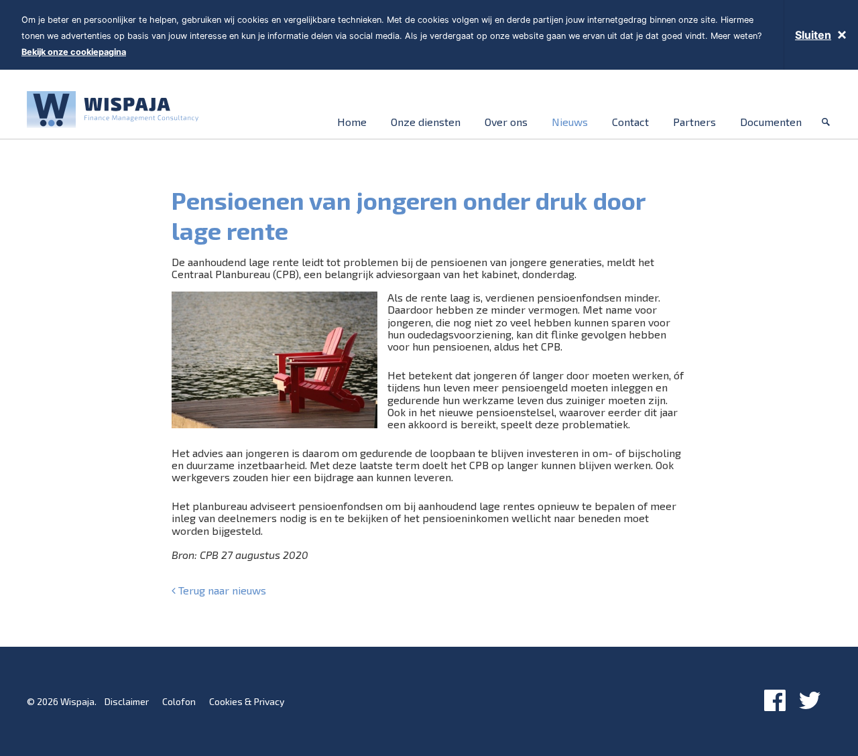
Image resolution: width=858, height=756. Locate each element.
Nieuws (570, 121)
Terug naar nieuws (221, 590)
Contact (630, 121)
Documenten (771, 121)
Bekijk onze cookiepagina (73, 52)
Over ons (506, 121)
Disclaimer (127, 701)
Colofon (179, 701)
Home (352, 121)
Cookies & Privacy (246, 701)
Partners (694, 121)
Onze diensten (426, 121)
